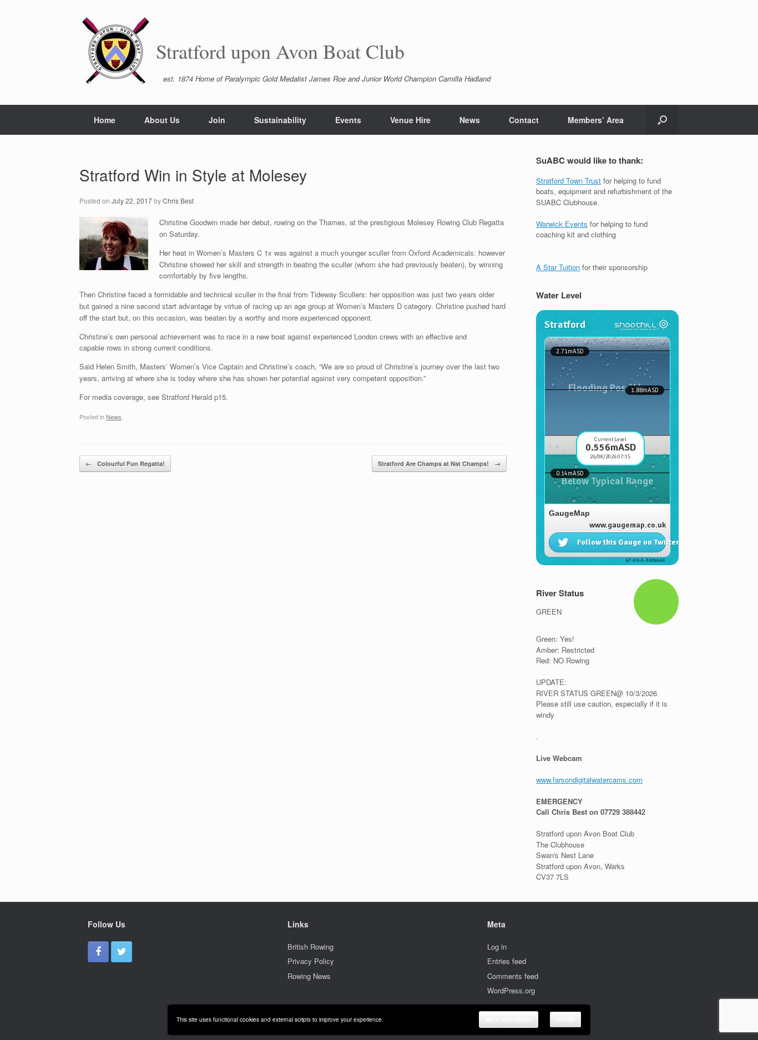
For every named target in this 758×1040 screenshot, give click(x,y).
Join (217, 119)
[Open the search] (662, 120)
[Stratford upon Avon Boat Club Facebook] (98, 951)
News (469, 119)
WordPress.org (511, 990)
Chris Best (178, 200)
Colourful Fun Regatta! (125, 463)
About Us (162, 119)
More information (508, 1019)
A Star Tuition (558, 267)
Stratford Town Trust (568, 180)
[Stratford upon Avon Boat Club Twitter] (121, 951)
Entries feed (506, 961)
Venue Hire (410, 119)
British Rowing (310, 946)
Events (348, 119)
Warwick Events (562, 224)
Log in (497, 946)
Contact (524, 119)
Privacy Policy (310, 961)
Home (104, 119)
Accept (565, 1019)
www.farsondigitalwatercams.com (589, 779)
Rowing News (309, 976)
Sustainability (280, 119)
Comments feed (512, 976)
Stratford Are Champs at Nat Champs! (439, 463)
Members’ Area (596, 119)
